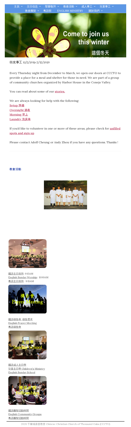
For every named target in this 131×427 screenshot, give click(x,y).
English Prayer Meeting (22, 323)
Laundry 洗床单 (20, 119)
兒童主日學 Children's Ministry (26, 368)
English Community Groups (25, 414)
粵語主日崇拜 (16, 281)
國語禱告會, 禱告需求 (20, 319)
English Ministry (70, 11)
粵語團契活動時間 (18, 418)
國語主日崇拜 (16, 273)
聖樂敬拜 (50, 6)
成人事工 (86, 6)
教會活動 (68, 6)
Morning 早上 (19, 114)
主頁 (16, 6)
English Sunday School (21, 372)
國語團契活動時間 (18, 410)
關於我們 (94, 11)
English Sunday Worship (22, 277)
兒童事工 (105, 6)
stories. (60, 91)
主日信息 (32, 6)
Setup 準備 (17, 105)
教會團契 (30, 11)
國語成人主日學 (17, 364)
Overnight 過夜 (20, 110)
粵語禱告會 (14, 326)
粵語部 (47, 11)
